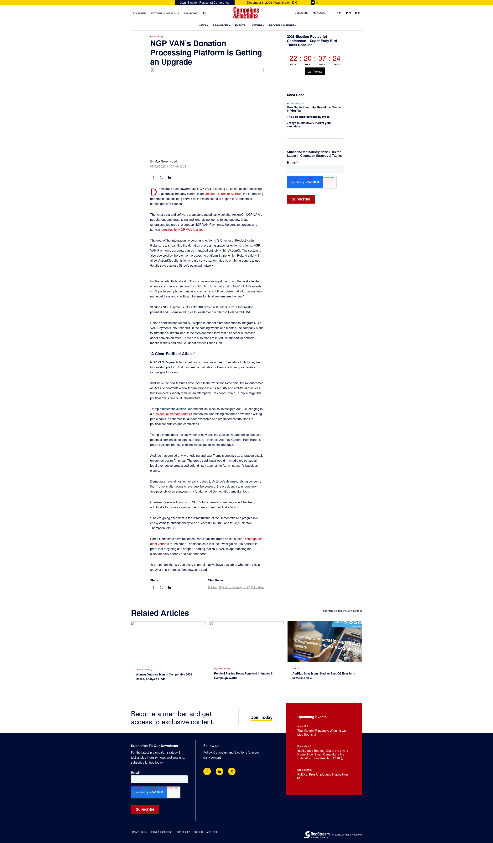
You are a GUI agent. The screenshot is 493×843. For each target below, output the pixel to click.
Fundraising (156, 36)
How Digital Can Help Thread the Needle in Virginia (314, 109)
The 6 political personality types (308, 117)
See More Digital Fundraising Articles (342, 610)
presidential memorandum (170, 414)
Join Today (261, 717)
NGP (246, 587)
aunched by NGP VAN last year (183, 229)
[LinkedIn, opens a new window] (169, 178)
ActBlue (212, 587)
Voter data (257, 587)
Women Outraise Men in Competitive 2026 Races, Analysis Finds (164, 676)
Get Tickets (315, 71)
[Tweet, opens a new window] (161, 178)
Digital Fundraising (230, 587)
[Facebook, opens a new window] (153, 178)
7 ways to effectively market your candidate (309, 124)
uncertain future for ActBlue (223, 193)
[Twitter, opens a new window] (232, 771)
